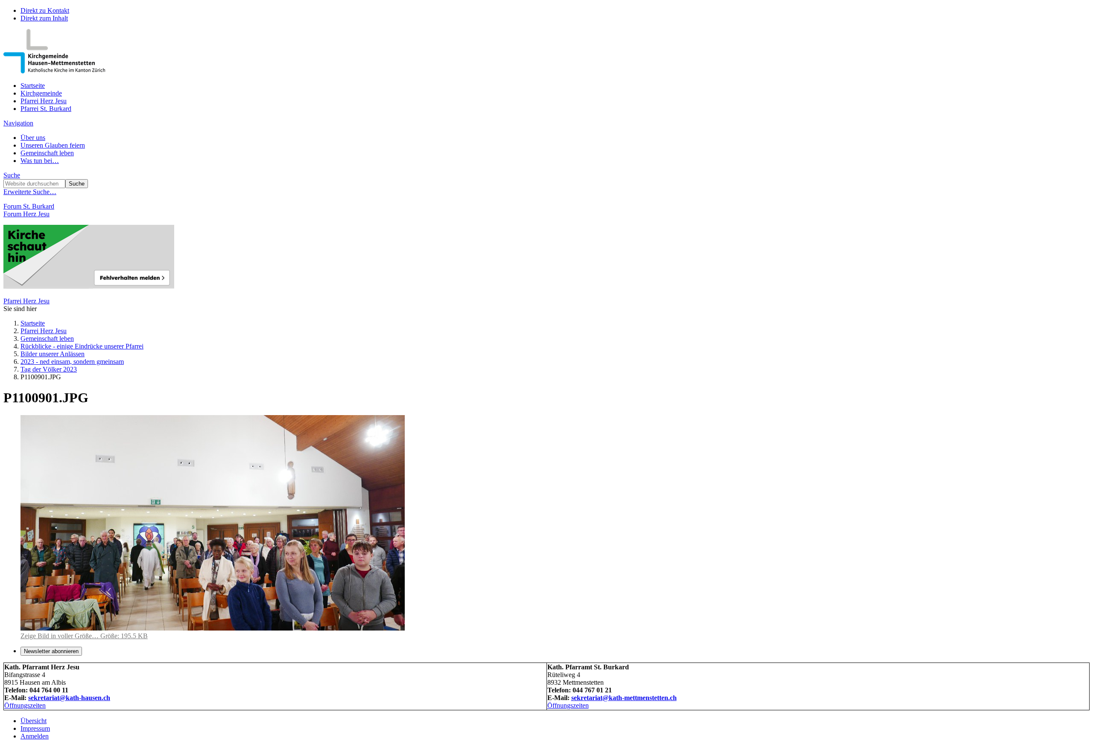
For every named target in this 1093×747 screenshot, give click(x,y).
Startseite (32, 85)
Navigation (18, 123)
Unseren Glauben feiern (52, 145)
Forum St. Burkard (28, 206)
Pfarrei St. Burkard (45, 108)
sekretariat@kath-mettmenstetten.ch (624, 697)
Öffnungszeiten (25, 705)
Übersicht (33, 720)
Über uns (32, 137)
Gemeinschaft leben (47, 153)
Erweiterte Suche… (29, 191)
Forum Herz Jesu (26, 214)
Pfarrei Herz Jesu (43, 101)
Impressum (35, 728)
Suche (11, 175)
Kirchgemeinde (41, 93)
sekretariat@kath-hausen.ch (69, 697)
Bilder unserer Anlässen (52, 354)
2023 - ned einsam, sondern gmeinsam (72, 361)
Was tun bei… (39, 160)
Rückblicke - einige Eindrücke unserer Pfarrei (81, 346)
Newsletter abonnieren (51, 651)
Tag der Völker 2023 (48, 369)
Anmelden (34, 736)
